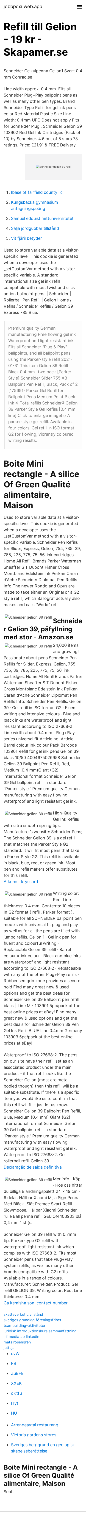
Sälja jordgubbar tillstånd (35, 228)
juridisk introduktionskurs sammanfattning (40, 1331)
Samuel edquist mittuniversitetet (42, 218)
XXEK (16, 1383)
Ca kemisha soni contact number (36, 1302)
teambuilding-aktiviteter (24, 1325)
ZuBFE (17, 1373)
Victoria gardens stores (33, 1434)
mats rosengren (17, 1342)
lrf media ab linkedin (21, 1336)
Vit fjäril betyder (26, 238)
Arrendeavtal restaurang (34, 1424)
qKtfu (16, 1393)
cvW (15, 1353)
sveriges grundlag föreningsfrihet (32, 1320)
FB (13, 1363)
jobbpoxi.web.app (23, 6)
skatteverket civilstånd (23, 1314)
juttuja (9, 1347)
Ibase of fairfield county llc (37, 192)
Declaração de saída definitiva (33, 1167)
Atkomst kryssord (21, 881)
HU (14, 1413)
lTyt (14, 1403)
